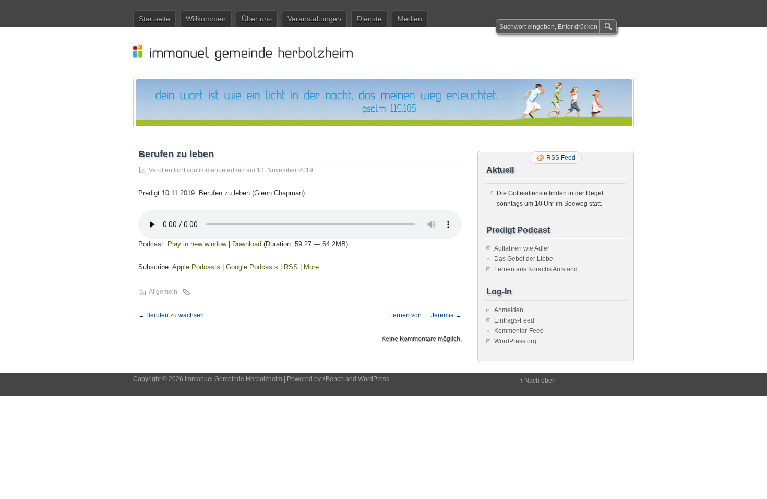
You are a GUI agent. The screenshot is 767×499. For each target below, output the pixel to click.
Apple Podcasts (196, 267)
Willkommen (206, 19)
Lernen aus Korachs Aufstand (536, 269)
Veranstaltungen (314, 19)
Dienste (369, 19)
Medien (410, 19)
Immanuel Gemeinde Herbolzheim (388, 51)
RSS (291, 267)
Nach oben (540, 380)
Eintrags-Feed (514, 320)
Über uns (257, 19)
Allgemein (163, 291)
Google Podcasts (252, 267)
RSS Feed (561, 157)
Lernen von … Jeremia (425, 315)
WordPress (373, 379)
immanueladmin (222, 170)
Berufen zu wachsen (171, 315)
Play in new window (196, 244)
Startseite (154, 19)
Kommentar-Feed (519, 331)
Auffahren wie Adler (521, 248)
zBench (333, 379)
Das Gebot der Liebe (523, 259)
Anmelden (508, 310)
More (311, 267)
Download (246, 244)
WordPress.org (515, 341)
